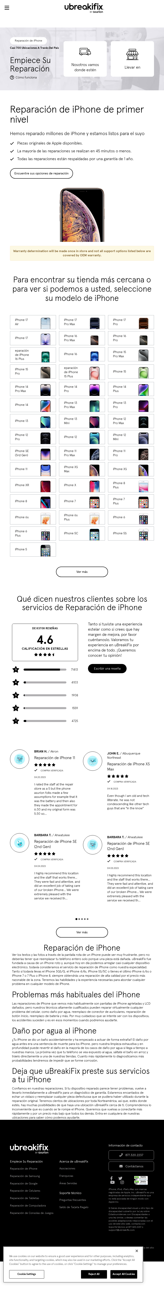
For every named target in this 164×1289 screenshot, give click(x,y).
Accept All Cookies (124, 1274)
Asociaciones (67, 1168)
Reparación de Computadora (28, 1205)
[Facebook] (113, 1179)
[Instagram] (123, 1183)
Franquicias (66, 1176)
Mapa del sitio (147, 1248)
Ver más (82, 571)
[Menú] (7, 8)
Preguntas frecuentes (72, 1200)
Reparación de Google (24, 1183)
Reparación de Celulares (25, 1190)
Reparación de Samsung (25, 1176)
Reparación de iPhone (23, 1168)
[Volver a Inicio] (87, 8)
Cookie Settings (26, 1274)
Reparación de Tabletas (24, 1198)
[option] (45, 783)
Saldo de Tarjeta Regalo (73, 1207)
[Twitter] (121, 1179)
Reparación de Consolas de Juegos (31, 1213)
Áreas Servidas (68, 1183)
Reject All (93, 1274)
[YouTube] (114, 1183)
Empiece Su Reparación (26, 1161)
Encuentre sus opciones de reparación (41, 173)
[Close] (136, 1250)
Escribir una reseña (107, 668)
